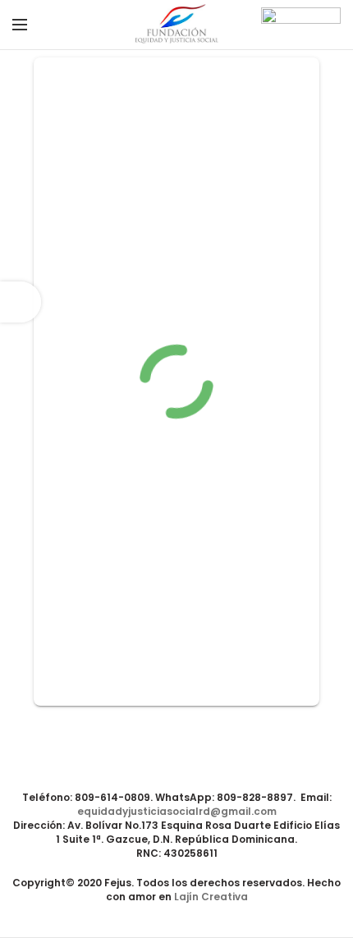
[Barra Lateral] (20, 302)
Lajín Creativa (211, 897)
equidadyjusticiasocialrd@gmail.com (177, 811)
